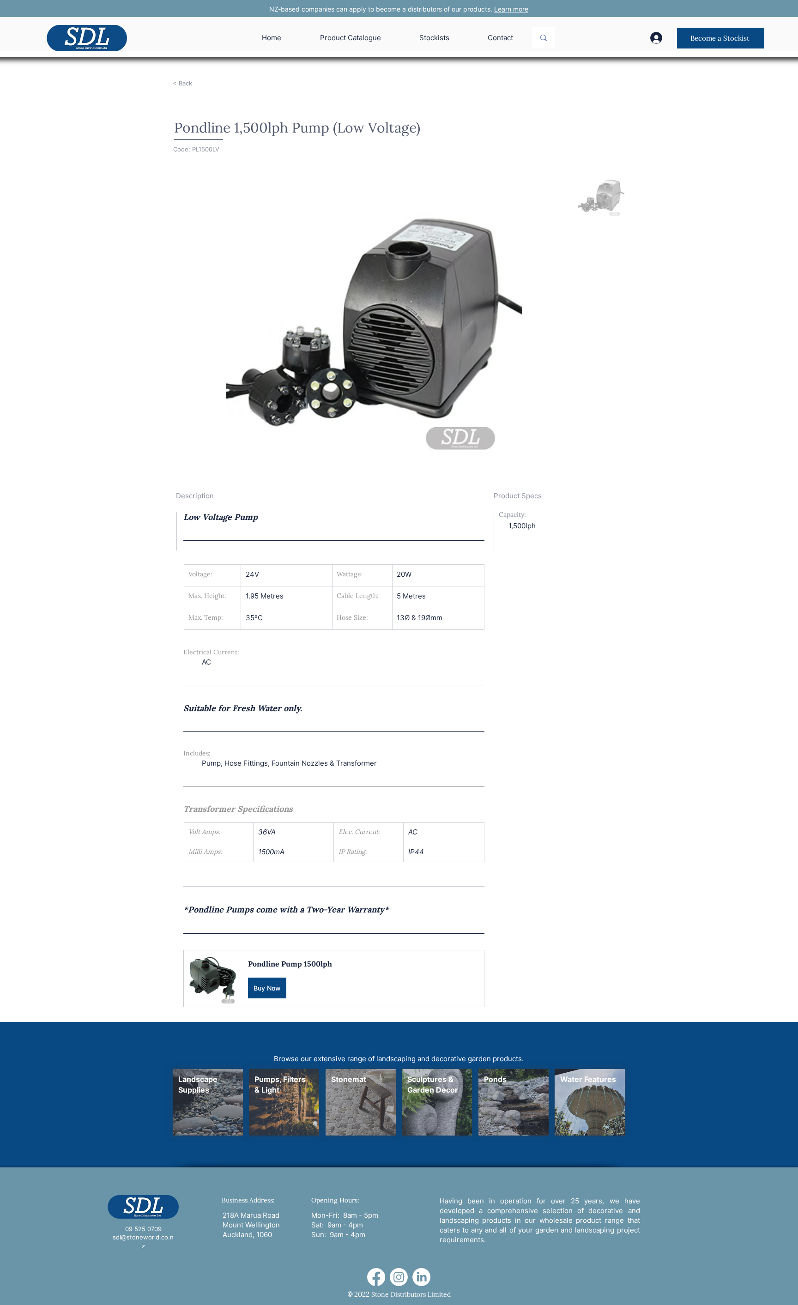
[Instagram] (399, 1277)
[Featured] (208, 1102)
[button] (333, 978)
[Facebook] (376, 1277)
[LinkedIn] (421, 1277)
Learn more (511, 9)
